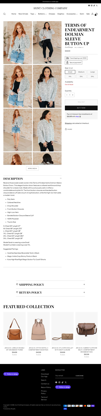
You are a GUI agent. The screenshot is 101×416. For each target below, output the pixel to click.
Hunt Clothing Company (22, 405)
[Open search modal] (4, 14)
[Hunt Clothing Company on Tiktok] (94, 5)
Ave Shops (69, 47)
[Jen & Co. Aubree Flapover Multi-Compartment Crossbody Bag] (86, 328)
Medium (81, 72)
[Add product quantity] (72, 95)
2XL (81, 76)
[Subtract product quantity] (67, 95)
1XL (70, 76)
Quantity (68, 91)
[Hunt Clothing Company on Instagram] (92, 5)
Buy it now (81, 108)
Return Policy (46, 387)
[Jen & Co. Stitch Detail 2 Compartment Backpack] (38, 328)
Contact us (45, 384)
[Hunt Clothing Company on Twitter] (97, 5)
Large (92, 72)
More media (32, 168)
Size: (69, 68)
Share (69, 129)
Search (43, 380)
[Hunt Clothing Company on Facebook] (89, 5)
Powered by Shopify (9, 409)
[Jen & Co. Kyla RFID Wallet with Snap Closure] (62, 328)
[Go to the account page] (92, 14)
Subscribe (80, 375)
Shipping (68, 123)
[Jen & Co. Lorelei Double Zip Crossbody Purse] (14, 328)
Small (70, 72)
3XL (92, 76)
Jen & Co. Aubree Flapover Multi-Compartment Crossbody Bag (86, 350)
